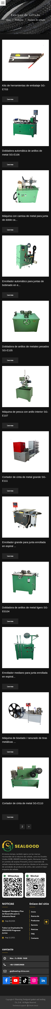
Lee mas (10, 99)
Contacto (35, 938)
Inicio (33, 912)
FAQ (33, 934)
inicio (8, 20)
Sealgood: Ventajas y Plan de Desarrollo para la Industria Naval (13, 914)
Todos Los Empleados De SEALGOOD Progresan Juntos (12, 930)
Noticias (34, 929)
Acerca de (35, 916)
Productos (19, 20)
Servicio (34, 925)
